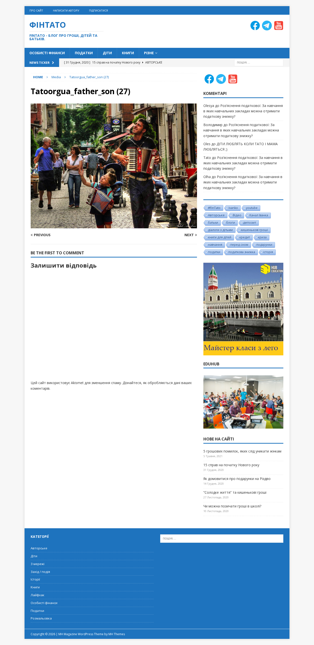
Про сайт (36, 10)
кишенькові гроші (254, 230)
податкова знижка (241, 252)
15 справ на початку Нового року (231, 465)
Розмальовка (41, 618)
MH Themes (116, 634)
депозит (249, 222)
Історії (35, 579)
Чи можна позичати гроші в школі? (232, 506)
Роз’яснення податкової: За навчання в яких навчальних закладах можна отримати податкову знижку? (243, 111)
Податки (84, 53)
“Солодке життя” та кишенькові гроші (234, 492)
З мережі (37, 564)
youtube (252, 208)
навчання (215, 245)
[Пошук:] (258, 62)
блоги (230, 222)
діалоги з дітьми (220, 230)
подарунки (264, 245)
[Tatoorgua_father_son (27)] (114, 225)
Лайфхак (37, 595)
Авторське (216, 215)
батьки (213, 222)
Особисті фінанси (47, 53)
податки (214, 252)
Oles (206, 144)
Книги (128, 53)
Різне (149, 53)
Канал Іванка (258, 215)
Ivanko (233, 208)
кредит (244, 237)
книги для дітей (219, 237)
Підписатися (98, 10)
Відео (237, 215)
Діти (107, 53)
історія (268, 252)
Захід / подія (40, 571)
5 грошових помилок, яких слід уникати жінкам (242, 451)
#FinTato (214, 208)
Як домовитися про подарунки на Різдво (237, 478)
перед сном (239, 245)
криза (262, 237)
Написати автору (66, 10)
